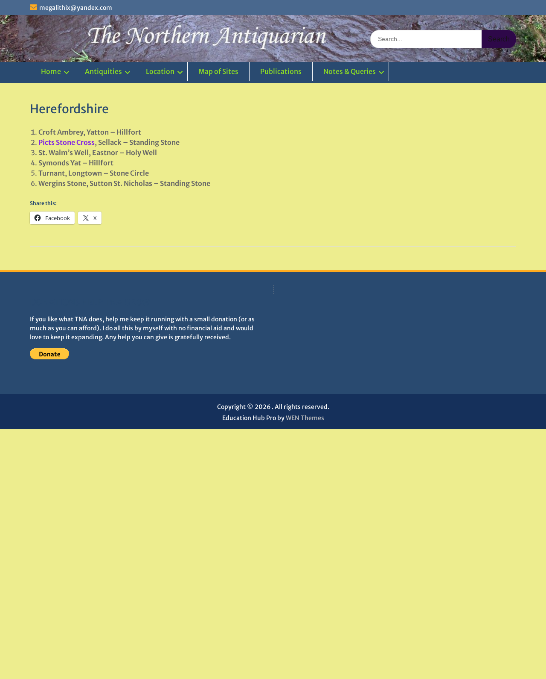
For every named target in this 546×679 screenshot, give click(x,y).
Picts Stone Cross (66, 142)
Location (160, 71)
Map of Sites (218, 71)
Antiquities (103, 71)
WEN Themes (305, 418)
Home (51, 71)
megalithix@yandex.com (75, 8)
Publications (281, 71)
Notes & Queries (349, 71)
